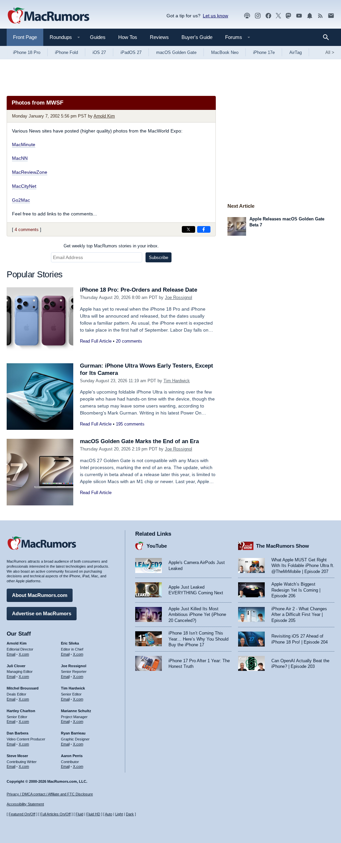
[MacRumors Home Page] (48, 16)
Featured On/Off (22, 814)
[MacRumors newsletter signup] (331, 15)
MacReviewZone (29, 172)
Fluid (79, 814)
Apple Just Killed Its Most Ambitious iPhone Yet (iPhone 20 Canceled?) (197, 614)
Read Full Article (96, 341)
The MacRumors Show (282, 546)
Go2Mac (21, 200)
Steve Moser (17, 756)
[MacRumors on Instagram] (257, 15)
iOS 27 (99, 52)
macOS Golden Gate (176, 52)
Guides (98, 37)
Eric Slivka (70, 643)
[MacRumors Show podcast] (247, 15)
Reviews (159, 37)
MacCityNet (24, 186)
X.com (24, 654)
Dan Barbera (17, 733)
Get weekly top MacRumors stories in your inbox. (111, 245)
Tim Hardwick (177, 380)
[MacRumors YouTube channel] (299, 15)
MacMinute (23, 144)
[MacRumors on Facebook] (268, 15)
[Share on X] (188, 229)
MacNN (20, 158)
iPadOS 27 (131, 52)
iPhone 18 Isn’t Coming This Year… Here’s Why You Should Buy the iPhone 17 (198, 639)
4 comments (27, 229)
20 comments (129, 341)
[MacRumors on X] (278, 15)
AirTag (295, 52)
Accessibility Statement (25, 804)
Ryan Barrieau (73, 733)
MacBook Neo (224, 52)
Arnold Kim (104, 116)
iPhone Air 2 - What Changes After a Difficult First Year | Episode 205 (299, 614)
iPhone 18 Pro (26, 52)
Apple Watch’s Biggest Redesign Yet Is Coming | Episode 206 (295, 590)
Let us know (215, 15)
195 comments (130, 424)
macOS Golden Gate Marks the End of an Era (139, 441)
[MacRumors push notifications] (309, 15)
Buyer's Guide (196, 37)
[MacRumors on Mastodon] (288, 15)
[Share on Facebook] (203, 229)
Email (11, 654)
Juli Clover (16, 666)
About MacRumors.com (39, 595)
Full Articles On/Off (55, 814)
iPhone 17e (264, 52)
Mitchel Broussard (23, 688)
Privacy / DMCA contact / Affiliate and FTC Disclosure (50, 794)
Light (119, 814)
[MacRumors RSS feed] (320, 15)
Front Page (25, 37)
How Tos (127, 37)
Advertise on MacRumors (41, 613)
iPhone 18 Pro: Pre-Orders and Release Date (138, 290)
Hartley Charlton (21, 711)
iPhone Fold (66, 52)
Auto (108, 814)
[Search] (328, 37)
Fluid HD (93, 814)
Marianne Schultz (76, 711)
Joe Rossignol (178, 297)
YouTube (157, 546)
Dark (130, 814)
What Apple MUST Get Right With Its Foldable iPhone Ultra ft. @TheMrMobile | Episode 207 (302, 565)
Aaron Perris (72, 756)
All (329, 52)
